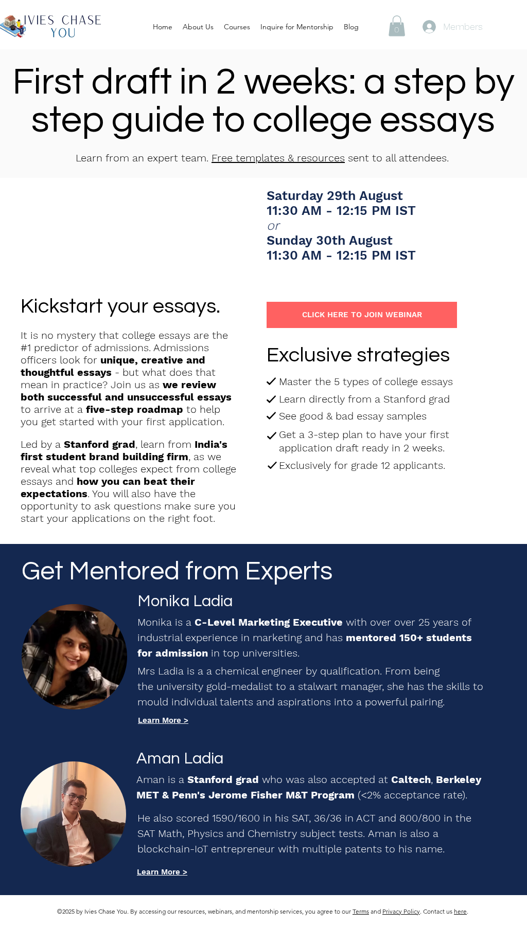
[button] (397, 26)
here (460, 911)
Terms (361, 911)
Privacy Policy (401, 911)
